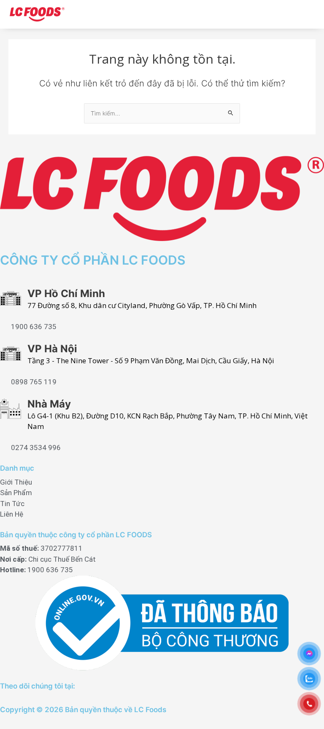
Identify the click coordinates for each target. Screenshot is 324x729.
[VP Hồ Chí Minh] (10, 298)
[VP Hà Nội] (10, 353)
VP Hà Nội (52, 349)
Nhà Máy (49, 404)
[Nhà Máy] (10, 408)
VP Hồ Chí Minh (66, 293)
